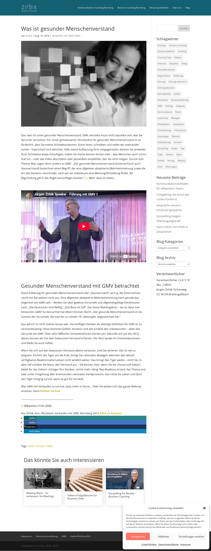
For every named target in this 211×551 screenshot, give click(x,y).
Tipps (160, 154)
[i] (86, 178)
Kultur (178, 112)
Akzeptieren (138, 536)
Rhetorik (176, 136)
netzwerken (178, 124)
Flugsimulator (164, 75)
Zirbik (29, 35)
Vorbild (161, 160)
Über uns (177, 8)
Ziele (160, 166)
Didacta (177, 57)
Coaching (182, 51)
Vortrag (170, 160)
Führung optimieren (178, 81)
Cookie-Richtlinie (149, 544)
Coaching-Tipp (164, 57)
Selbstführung (164, 142)
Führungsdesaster (166, 87)
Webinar (181, 160)
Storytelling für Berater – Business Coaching (122, 495)
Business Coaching (177, 45)
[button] (204, 508)
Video (77, 35)
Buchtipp (162, 45)
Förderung (178, 75)
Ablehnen (163, 536)
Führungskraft (164, 93)
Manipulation (164, 124)
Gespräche (163, 100)
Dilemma (162, 63)
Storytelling (163, 148)
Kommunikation (165, 112)
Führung (161, 81)
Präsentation (180, 130)
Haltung (169, 106)
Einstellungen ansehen (191, 536)
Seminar (178, 142)
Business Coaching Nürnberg (131, 8)
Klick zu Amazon (111, 413)
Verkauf (40, 446)
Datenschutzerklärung (168, 544)
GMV (31, 446)
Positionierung (164, 130)
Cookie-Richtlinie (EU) (80, 536)
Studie (174, 148)
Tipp (182, 148)
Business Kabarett (166, 51)
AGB (64, 536)
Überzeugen (171, 166)
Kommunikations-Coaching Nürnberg (95, 8)
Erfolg (184, 63)
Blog (188, 8)
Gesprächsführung (179, 100)
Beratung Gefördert (159, 8)
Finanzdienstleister (166, 69)
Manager (175, 118)
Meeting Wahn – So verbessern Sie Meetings (40, 494)
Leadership (163, 118)
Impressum (185, 544)
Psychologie (163, 136)
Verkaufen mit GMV (62, 35)
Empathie (173, 63)
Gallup (177, 93)
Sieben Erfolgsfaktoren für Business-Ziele (82, 497)
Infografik (180, 106)
